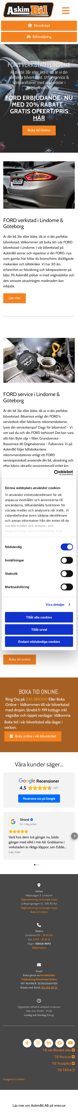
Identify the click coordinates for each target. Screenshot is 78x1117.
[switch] (67, 560)
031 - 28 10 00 (44, 935)
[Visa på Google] (13, 821)
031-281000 (37, 699)
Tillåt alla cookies (39, 617)
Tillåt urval (39, 629)
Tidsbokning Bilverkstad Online (39, 979)
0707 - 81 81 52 (41, 939)
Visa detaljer (55, 604)
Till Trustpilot (63, 1063)
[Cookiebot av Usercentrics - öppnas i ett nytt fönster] (55, 472)
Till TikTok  (66, 1070)
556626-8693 (43, 943)
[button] (66, 11)
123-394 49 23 (49, 987)
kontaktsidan (47, 975)
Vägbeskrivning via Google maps (39, 899)
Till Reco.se (64, 1057)
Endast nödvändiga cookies (39, 641)
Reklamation (39, 947)
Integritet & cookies (13, 1079)
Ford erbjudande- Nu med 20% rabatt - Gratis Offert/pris (39, 107)
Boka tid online (39, 911)
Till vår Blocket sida (59, 1050)
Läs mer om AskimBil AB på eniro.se (39, 1105)
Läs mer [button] (14, 852)
